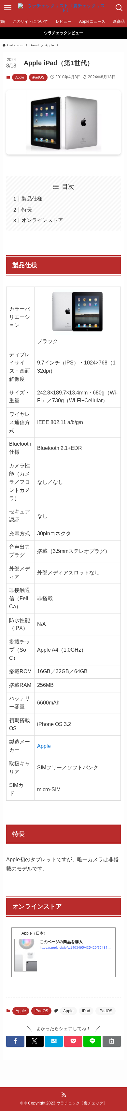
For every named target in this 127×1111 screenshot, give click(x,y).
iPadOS (38, 77)
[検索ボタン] (119, 8)
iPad (86, 1011)
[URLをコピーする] (111, 1041)
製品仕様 (31, 198)
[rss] (63, 1095)
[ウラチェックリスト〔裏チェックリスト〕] (63, 8)
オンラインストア (42, 220)
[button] (15, 1041)
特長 (26, 209)
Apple (19, 77)
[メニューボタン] (8, 8)
